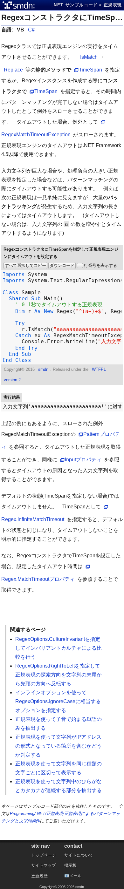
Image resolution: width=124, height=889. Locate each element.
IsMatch (89, 57)
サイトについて (78, 855)
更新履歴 (39, 875)
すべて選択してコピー (25, 265)
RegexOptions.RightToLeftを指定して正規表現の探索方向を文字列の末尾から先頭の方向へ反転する (58, 674)
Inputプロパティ (83, 459)
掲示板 (70, 865)
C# (31, 29)
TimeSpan (90, 69)
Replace (13, 69)
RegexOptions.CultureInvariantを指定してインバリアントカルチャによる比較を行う (58, 648)
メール (75, 875)
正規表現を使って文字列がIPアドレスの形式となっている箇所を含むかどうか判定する (58, 745)
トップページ (43, 855)
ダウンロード (62, 265)
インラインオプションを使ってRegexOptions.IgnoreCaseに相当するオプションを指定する (58, 701)
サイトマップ (43, 865)
